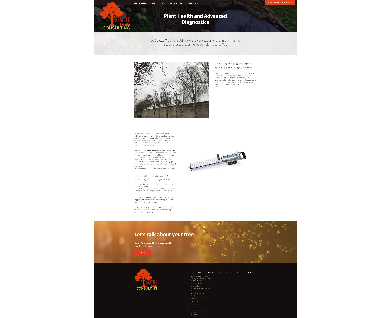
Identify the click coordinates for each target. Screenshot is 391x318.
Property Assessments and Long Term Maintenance (200, 279)
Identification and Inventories (199, 296)
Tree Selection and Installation (200, 276)
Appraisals (194, 299)
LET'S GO (141, 252)
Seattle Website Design (195, 312)
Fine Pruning (194, 301)
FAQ (164, 3)
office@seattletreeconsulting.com (281, 2)
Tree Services (139, 3)
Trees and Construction (198, 293)
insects (245, 76)
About (155, 3)
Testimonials (193, 3)
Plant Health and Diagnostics (199, 283)
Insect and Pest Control (198, 286)
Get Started (176, 3)
